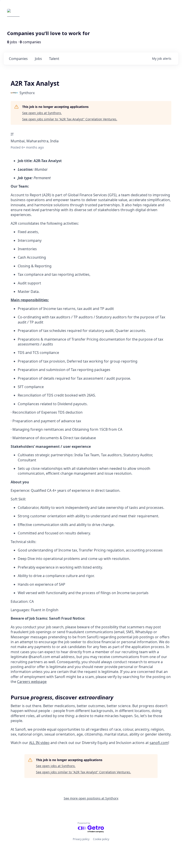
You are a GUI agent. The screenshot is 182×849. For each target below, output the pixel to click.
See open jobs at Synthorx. (42, 113)
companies (18, 58)
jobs (38, 58)
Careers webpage (32, 681)
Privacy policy (81, 839)
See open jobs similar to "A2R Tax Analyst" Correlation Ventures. (69, 119)
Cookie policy (101, 839)
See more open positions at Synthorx (91, 798)
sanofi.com (159, 742)
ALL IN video (39, 742)
